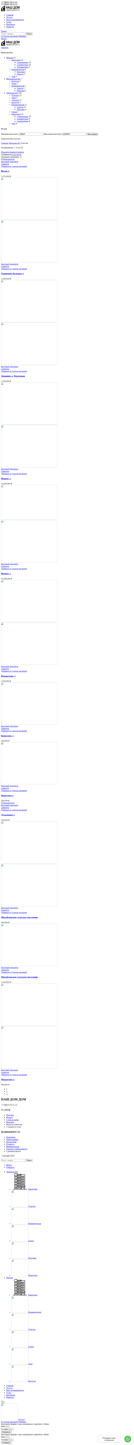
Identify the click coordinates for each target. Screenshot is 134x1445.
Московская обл (13, 79)
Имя (3, 1426)
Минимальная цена (9, 134)
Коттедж (15, 81)
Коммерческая (18, 69)
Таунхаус (16, 100)
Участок (15, 95)
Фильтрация (92, 134)
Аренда (20, 74)
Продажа (21, 72)
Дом (13, 76)
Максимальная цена (52, 134)
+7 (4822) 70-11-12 (9, 2)
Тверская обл (12, 93)
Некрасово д (7, 1079)
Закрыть (4, 47)
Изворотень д (8, 676)
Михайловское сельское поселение (19, 917)
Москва (9, 58)
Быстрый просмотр (9, 161)
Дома (14, 83)
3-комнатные (22, 67)
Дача (14, 98)
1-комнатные (22, 62)
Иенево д (6, 478)
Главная (5, 143)
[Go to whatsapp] (127, 1439)
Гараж (14, 112)
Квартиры (16, 60)
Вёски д (5, 171)
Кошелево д (7, 735)
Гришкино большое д (12, 273)
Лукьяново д (8, 815)
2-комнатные (22, 65)
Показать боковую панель (12, 152)
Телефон (5, 1429)
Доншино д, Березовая (13, 376)
